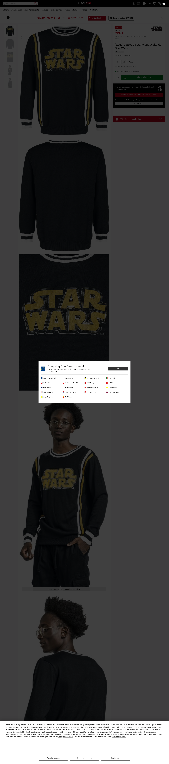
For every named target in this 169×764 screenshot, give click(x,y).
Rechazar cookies (84, 758)
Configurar (115, 758)
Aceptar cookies (53, 758)
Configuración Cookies (65, 737)
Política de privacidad (119, 737)
